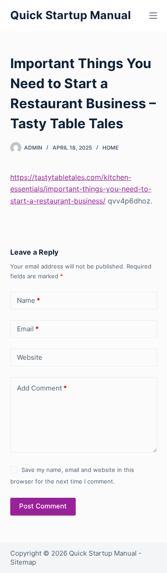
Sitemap (23, 562)
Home (110, 147)
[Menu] (153, 16)
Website (29, 357)
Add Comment (42, 388)
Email (28, 329)
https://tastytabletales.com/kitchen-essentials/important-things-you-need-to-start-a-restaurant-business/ (80, 189)
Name (28, 300)
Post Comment (43, 506)
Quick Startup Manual (70, 15)
